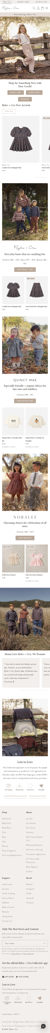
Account (5, 889)
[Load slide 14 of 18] (41, 690)
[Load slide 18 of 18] (47, 690)
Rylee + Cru (13, 1029)
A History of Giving (34, 849)
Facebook (30, 898)
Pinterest (30, 903)
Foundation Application (36, 854)
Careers (29, 871)
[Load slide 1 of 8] (36, 177)
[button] (46, 8)
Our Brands (31, 823)
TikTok (28, 893)
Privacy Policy (16, 953)
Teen (4, 841)
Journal (29, 819)
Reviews (29, 884)
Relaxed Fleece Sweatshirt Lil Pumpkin (35, 439)
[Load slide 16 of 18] (44, 690)
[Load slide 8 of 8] (47, 177)
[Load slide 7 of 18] (30, 690)
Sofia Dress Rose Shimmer (34, 575)
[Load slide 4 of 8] (41, 177)
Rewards (5, 912)
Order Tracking (8, 893)
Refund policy (30, 1022)
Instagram (30, 889)
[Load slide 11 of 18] (36, 690)
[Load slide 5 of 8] (43, 177)
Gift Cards (6, 819)
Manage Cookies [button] (18, 1022)
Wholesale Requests (34, 845)
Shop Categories (9, 851)
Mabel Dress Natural (8, 575)
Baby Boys (6, 828)
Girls (4, 832)
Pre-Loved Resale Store (12, 855)
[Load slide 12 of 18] (38, 690)
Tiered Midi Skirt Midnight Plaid (36, 306)
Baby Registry (32, 867)
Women (5, 846)
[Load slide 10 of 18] (35, 690)
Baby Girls (6, 823)
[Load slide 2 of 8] (38, 177)
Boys (4, 837)
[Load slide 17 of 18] (46, 690)
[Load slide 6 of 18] (28, 690)
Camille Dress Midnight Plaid (11, 168)
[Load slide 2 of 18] (22, 690)
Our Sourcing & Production (32, 860)
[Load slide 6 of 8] (44, 177)
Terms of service (8, 1026)
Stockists (30, 832)
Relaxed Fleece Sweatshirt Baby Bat (12, 439)
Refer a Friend (8, 907)
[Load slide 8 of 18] (31, 690)
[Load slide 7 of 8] (46, 177)
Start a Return (8, 898)
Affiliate (5, 903)
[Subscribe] (44, 943)
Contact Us (7, 921)
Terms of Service (28, 953)
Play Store (24, 977)
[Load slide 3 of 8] (39, 177)
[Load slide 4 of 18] (25, 690)
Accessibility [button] (6, 1022)
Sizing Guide (7, 916)
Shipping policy (20, 1026)
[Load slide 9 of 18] (33, 690)
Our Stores (30, 828)
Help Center (7, 884)
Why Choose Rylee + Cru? (35, 838)
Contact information (35, 1026)
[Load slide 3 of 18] (23, 690)
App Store (9, 977)
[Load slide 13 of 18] (39, 690)
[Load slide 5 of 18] (27, 690)
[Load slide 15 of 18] (43, 690)
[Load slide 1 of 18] (20, 690)
